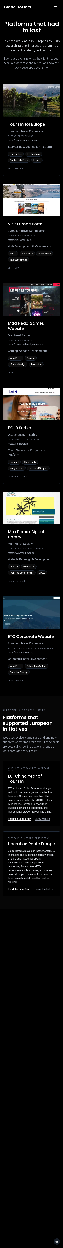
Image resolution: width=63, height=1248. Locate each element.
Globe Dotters (17, 7)
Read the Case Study (20, 818)
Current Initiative (44, 889)
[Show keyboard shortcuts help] (57, 1241)
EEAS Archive (42, 818)
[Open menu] (56, 7)
